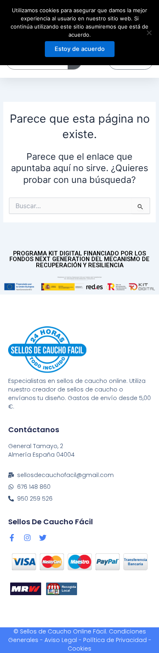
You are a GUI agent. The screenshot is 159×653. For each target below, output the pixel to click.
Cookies (79, 648)
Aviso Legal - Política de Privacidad (95, 640)
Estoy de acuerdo (80, 49)
